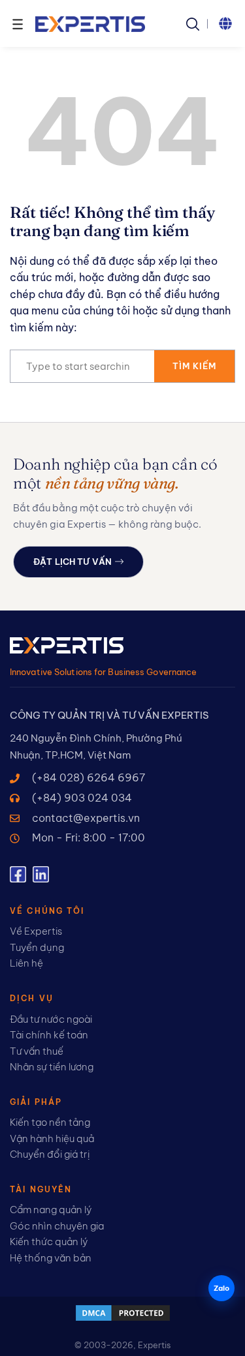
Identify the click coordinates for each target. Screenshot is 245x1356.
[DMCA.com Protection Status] (123, 1318)
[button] (225, 23)
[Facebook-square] (18, 874)
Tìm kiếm (194, 366)
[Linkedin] (41, 874)
